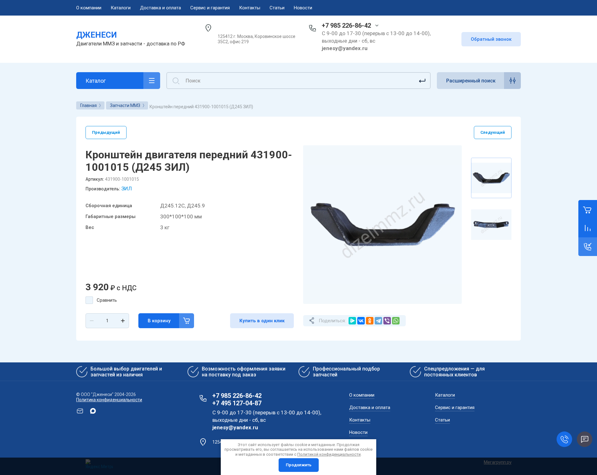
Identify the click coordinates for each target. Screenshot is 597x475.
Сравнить (107, 300)
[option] (382, 224)
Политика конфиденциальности (109, 399)
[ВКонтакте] (361, 320)
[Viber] (387, 320)
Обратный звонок (491, 39)
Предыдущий (106, 132)
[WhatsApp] (396, 320)
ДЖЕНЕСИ (96, 35)
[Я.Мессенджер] (352, 320)
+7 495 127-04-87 (236, 403)
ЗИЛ (126, 188)
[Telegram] (378, 320)
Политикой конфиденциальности (329, 454)
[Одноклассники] (369, 320)
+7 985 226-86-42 (346, 25)
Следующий (492, 132)
